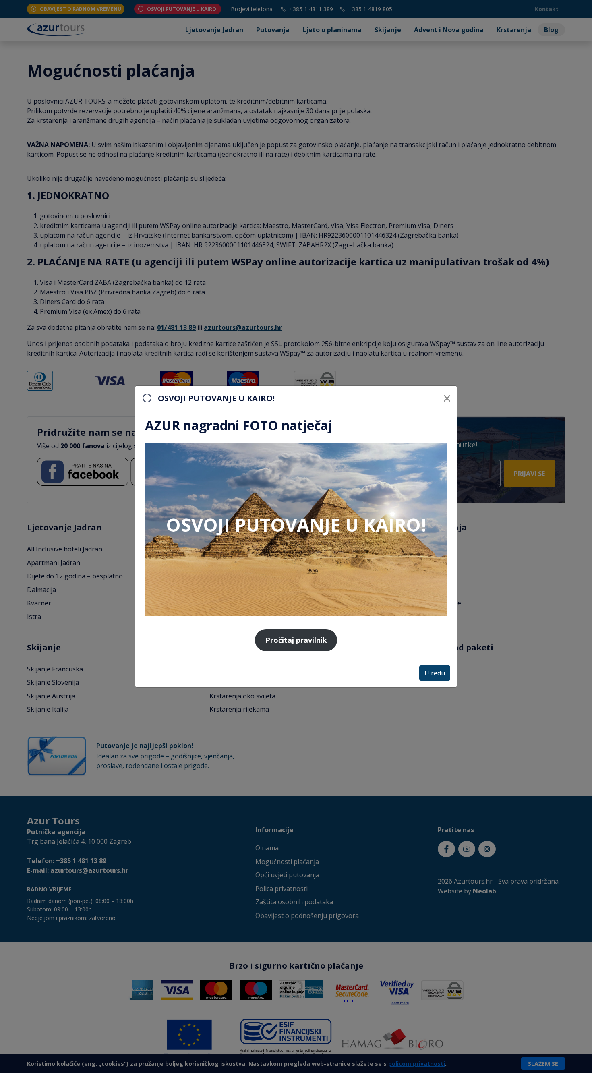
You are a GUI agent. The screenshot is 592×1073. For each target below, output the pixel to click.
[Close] (447, 398)
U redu (434, 673)
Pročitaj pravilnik (296, 640)
